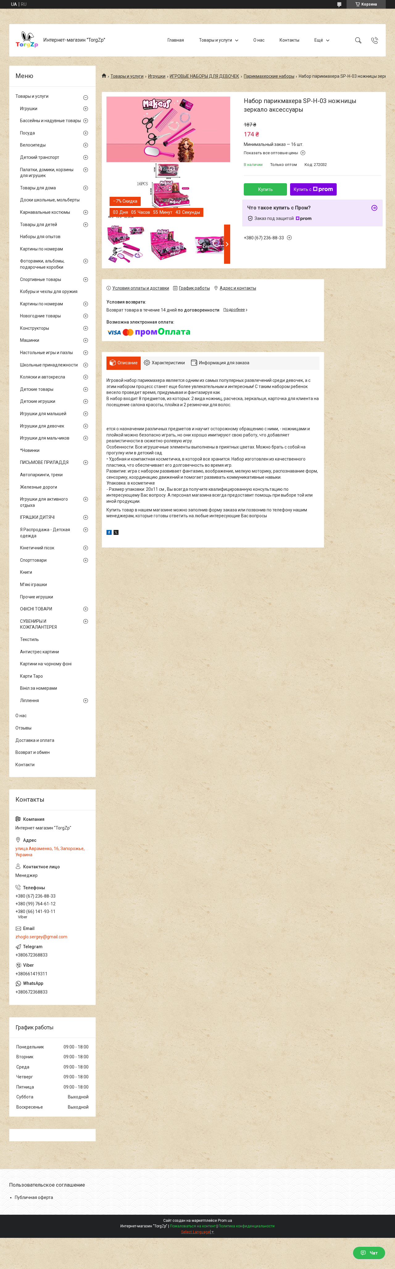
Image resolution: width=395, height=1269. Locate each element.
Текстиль (29, 639)
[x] (116, 533)
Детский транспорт (39, 157)
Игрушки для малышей (43, 413)
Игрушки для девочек (42, 426)
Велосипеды (33, 145)
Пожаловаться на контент (193, 1226)
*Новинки (30, 450)
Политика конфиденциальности (246, 1226)
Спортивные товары (40, 279)
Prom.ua (225, 1220)
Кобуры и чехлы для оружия (48, 291)
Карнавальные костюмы (45, 212)
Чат (374, 1252)
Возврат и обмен (32, 752)
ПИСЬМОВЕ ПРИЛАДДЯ (44, 462)
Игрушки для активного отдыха (44, 502)
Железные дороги (38, 487)
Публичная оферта (34, 1197)
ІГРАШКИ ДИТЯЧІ (37, 517)
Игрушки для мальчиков (44, 438)
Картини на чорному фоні (46, 663)
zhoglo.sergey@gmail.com (41, 936)
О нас (258, 40)
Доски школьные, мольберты (50, 199)
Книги (26, 572)
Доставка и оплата (34, 740)
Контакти (25, 764)
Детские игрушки (37, 401)
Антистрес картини (39, 651)
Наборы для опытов (40, 236)
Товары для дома (38, 187)
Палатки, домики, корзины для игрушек (46, 172)
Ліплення (29, 700)
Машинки (29, 340)
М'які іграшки (33, 584)
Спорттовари (33, 560)
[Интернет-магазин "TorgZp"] (27, 40)
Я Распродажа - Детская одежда (45, 532)
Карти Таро (31, 676)
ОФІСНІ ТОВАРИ (36, 608)
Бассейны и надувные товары (50, 120)
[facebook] (109, 533)
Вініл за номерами (38, 688)
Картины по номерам (41, 248)
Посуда (27, 132)
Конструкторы (34, 328)
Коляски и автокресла (42, 376)
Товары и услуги (215, 40)
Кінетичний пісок (37, 547)
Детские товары (36, 389)
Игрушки (156, 76)
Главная (176, 40)
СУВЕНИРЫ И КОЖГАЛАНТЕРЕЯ (38, 624)
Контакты (289, 40)
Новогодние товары (40, 315)
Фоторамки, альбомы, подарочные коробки (42, 264)
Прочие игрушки (36, 596)
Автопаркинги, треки (41, 474)
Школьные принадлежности (49, 364)
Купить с (302, 189)
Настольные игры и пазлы (46, 352)
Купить (265, 189)
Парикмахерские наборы (269, 76)
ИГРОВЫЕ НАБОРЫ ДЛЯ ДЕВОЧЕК (204, 76)
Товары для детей (38, 224)
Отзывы (23, 727)
